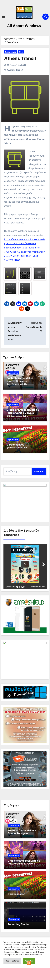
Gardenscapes (15, 444)
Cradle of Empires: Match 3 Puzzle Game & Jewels (23, 411)
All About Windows (24, 25)
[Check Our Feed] (28, 962)
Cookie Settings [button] (12, 961)
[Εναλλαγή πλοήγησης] (3, 16)
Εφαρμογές (10, 52)
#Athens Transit (15, 70)
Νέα (21, 52)
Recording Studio (18, 924)
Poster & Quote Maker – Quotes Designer (21, 380)
